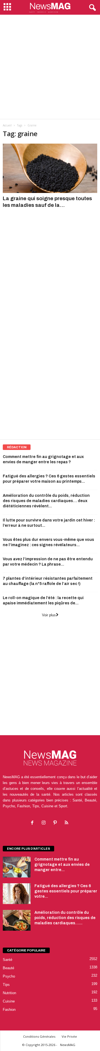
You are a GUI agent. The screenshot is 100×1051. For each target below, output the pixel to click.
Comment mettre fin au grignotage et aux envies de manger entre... (62, 864)
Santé (7, 960)
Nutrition (9, 993)
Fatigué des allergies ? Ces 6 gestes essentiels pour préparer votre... (65, 891)
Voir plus (49, 615)
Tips (6, 985)
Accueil (7, 125)
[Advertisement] (50, 67)
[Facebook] (33, 823)
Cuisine (9, 1001)
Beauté (8, 968)
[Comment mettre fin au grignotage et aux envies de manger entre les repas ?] (17, 867)
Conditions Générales (39, 1036)
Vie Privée (69, 1036)
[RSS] (67, 823)
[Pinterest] (56, 823)
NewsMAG (67, 1045)
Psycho (9, 976)
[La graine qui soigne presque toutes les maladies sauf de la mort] (50, 168)
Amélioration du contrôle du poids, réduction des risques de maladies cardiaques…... (65, 917)
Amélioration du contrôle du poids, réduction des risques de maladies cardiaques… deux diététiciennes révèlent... (46, 500)
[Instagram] (45, 823)
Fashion (9, 1009)
